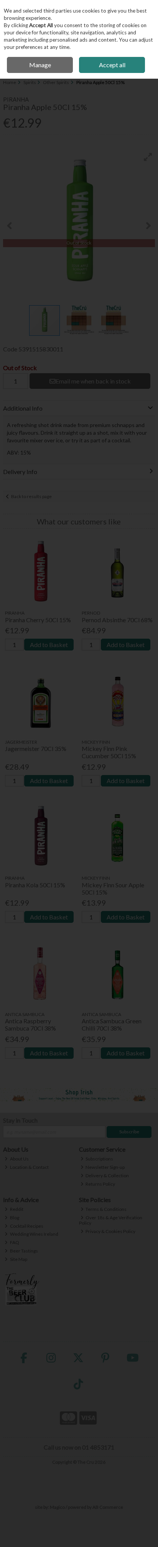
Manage (40, 64)
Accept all (112, 64)
